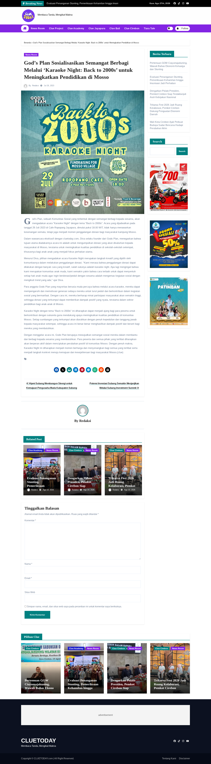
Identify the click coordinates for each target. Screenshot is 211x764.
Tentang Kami (169, 758)
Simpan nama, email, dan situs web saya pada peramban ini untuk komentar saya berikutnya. (74, 606)
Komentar (30, 520)
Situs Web (30, 592)
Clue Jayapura (97, 28)
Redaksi (35, 85)
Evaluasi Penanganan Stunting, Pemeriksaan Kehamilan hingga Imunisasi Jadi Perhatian (166, 80)
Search (157, 141)
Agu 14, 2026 (48, 490)
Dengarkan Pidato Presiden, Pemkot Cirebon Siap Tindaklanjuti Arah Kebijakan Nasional (81, 485)
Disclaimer (184, 758)
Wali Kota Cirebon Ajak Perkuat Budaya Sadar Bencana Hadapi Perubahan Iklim (166, 125)
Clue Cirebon (132, 28)
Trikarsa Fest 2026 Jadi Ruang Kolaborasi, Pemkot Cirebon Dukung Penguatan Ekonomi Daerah (170, 688)
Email (28, 578)
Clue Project (56, 28)
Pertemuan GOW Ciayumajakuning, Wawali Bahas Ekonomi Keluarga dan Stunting (168, 66)
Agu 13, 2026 (129, 490)
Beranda (27, 43)
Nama (28, 564)
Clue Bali (115, 28)
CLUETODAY (38, 740)
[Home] (25, 28)
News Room (38, 28)
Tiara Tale (149, 28)
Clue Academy (76, 28)
